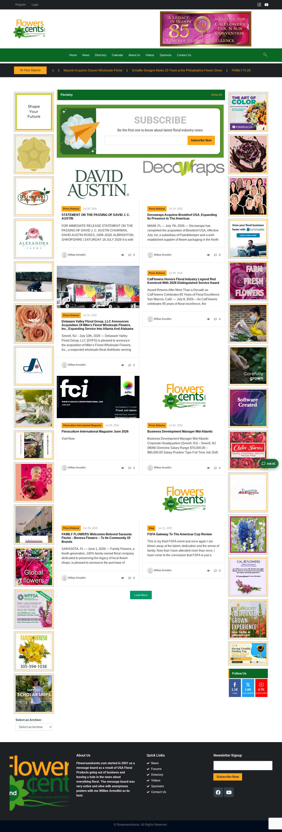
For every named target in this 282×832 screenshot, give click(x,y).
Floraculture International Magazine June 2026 (95, 431)
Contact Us (184, 55)
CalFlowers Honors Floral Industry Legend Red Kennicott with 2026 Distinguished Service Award (183, 281)
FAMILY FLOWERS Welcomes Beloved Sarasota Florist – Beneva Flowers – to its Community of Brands (97, 538)
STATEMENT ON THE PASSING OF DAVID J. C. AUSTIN (96, 216)
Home (73, 55)
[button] (265, 55)
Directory (100, 55)
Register (20, 4)
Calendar (117, 55)
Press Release (71, 208)
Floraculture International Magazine (82, 425)
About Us (134, 55)
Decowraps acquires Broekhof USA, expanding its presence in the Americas (182, 216)
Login (35, 4)
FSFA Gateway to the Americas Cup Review (179, 534)
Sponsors (166, 55)
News (86, 55)
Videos (150, 55)
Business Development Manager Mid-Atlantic (180, 431)
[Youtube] (266, 5)
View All (216, 94)
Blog (151, 528)
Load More (141, 595)
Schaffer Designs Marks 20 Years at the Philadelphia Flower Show (120, 70)
